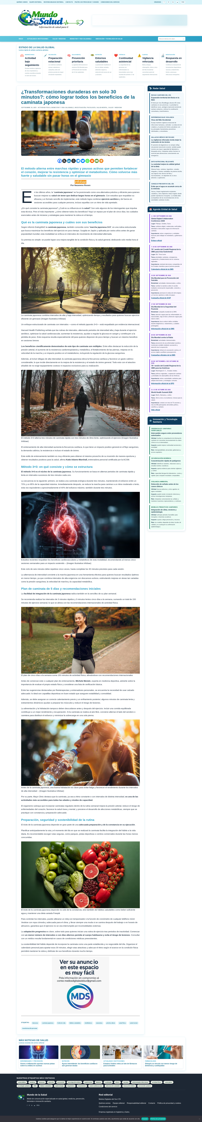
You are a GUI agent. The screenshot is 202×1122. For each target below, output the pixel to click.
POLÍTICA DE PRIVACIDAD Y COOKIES (87, 2)
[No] (199, 1119)
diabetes (98, 1082)
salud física (122, 1023)
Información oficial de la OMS (162, 329)
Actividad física (44, 107)
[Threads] (73, 161)
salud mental (134, 1023)
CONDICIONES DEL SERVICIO (110, 2)
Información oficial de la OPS (162, 383)
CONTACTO (69, 2)
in (172, 2)
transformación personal (29, 1028)
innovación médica (129, 1086)
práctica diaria (110, 1023)
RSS (183, 2)
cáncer (117, 1082)
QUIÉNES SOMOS (22, 2)
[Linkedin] (69, 161)
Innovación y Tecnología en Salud (109, 39)
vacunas (125, 1082)
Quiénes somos (104, 1103)
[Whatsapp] (87, 161)
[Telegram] (78, 161)
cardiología (108, 1082)
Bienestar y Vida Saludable (80, 39)
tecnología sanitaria (24, 1086)
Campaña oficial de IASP (161, 298)
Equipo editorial (119, 1103)
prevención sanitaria (145, 1086)
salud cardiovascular (96, 1086)
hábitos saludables (75, 1023)
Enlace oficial (156, 241)
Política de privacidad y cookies (169, 1103)
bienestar (35, 1023)
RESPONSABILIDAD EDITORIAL (54, 2)
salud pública (22, 1082)
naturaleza (99, 1023)
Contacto (151, 1103)
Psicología (91, 107)
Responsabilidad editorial (136, 1103)
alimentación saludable (113, 1086)
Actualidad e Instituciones (37, 39)
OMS (35, 1086)
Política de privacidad (158, 1119)
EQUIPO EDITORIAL (35, 2)
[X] (64, 161)
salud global (168, 1082)
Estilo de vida (61, 1023)
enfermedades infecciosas (140, 1082)
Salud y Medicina (59, 39)
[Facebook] (60, 161)
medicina (32, 1082)
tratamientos (82, 1086)
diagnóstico (70, 1086)
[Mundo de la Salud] (51, 20)
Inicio (21, 39)
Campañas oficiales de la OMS (163, 355)
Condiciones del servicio (108, 1106)
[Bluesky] (83, 161)
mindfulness (88, 1023)
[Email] (97, 161)
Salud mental (101, 107)
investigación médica (74, 1082)
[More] (101, 161)
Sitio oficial (155, 410)
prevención (60, 1082)
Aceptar (145, 1119)
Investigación (80, 107)
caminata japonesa (47, 1023)
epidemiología (59, 1086)
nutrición (51, 1082)
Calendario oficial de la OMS (162, 269)
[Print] (92, 161)
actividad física (156, 1082)
